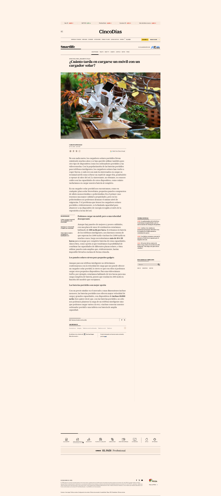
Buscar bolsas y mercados (145, 259)
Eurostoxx (145, 268)
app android (154, 441)
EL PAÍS (127, 39)
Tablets (101, 51)
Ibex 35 (66, 23)
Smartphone (72, 328)
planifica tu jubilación (100, 441)
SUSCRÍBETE (145, 39)
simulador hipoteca (77, 441)
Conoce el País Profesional (110, 450)
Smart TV (107, 51)
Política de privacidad (95, 492)
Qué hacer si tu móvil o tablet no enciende (67, 227)
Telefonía (109, 328)
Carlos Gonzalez (75, 145)
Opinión (122, 39)
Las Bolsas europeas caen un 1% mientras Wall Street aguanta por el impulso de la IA (148, 238)
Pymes (127, 51)
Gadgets (113, 51)
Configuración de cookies (84, 492)
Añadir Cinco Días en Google (118, 151)
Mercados (84, 39)
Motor (123, 51)
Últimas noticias (115, 39)
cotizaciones (135, 441)
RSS (111, 492)
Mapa (108, 492)
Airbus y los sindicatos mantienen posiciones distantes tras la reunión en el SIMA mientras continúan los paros (148, 230)
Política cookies (74, 492)
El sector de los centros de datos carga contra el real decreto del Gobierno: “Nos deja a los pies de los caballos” (148, 245)
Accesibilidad (103, 492)
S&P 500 (84, 23)
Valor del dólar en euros (145, 23)
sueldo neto (89, 441)
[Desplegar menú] (62, 31)
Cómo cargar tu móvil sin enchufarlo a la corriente (68, 221)
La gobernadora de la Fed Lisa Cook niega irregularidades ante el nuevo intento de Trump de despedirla (148, 223)
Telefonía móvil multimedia (90, 328)
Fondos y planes (106, 39)
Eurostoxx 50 (123, 23)
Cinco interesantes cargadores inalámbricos (67, 234)
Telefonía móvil (102, 328)
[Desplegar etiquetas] (125, 328)
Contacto (63, 492)
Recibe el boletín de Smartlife (79, 320)
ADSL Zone (155, 47)
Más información (73, 336)
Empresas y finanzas (76, 39)
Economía (90, 39)
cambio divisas (112, 441)
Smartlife (68, 47)
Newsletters (114, 492)
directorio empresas (123, 441)
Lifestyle (118, 51)
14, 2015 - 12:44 (74, 146)
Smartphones (95, 51)
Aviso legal (67, 492)
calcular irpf (66, 441)
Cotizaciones (97, 39)
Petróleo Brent (102, 23)
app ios (146, 441)
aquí (105, 336)
